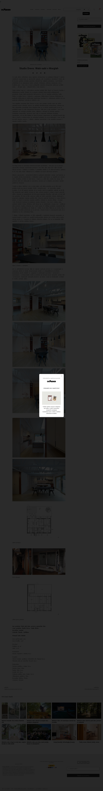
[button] (61, 375)
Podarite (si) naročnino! (51, 388)
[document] (51, 395)
